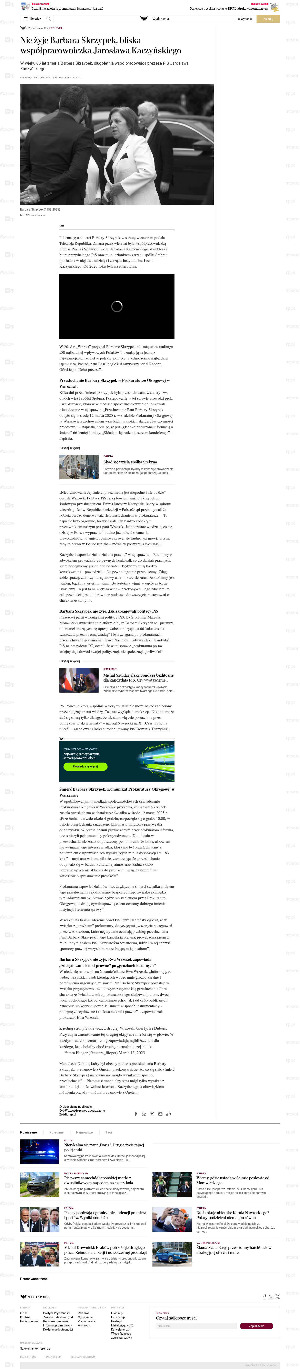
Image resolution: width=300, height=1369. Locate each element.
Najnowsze (84, 1132)
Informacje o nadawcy (57, 1325)
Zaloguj (268, 18)
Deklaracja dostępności (58, 1329)
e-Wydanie (245, 18)
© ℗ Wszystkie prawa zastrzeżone (82, 1110)
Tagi (108, 1132)
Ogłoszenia (85, 1317)
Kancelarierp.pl (120, 1329)
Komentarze (110, 669)
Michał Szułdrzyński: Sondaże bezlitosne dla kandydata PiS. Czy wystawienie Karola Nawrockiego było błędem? (138, 678)
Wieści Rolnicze (121, 1333)
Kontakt (25, 1317)
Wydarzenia (160, 19)
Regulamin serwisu (55, 1321)
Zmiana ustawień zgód (58, 1317)
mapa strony (28, 1357)
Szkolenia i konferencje (35, 1348)
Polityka (56, 28)
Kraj (46, 28)
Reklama (83, 1313)
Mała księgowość (122, 1325)
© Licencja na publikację (75, 1106)
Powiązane (28, 1132)
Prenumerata (86, 1321)
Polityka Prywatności (56, 1313)
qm (61, 225)
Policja (68, 1140)
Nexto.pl (116, 1321)
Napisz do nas (29, 1321)
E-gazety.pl (118, 1317)
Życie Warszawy (121, 1337)
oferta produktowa (83, 1357)
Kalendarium (53, 1357)
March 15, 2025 (132, 1052)
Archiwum (84, 1325)
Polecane (56, 1132)
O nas (24, 1313)
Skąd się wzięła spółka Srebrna (130, 462)
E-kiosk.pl (117, 1313)
